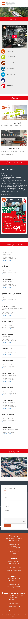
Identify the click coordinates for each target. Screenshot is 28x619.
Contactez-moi (6, 260)
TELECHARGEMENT (5, 128)
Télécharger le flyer (7, 194)
